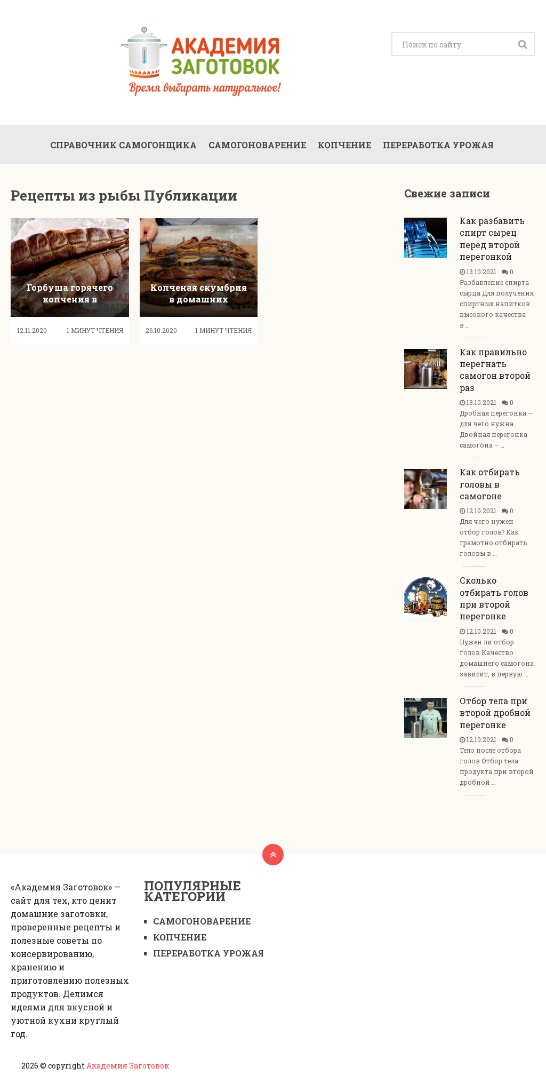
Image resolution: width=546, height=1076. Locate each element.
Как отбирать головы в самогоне (490, 483)
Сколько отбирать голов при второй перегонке (494, 598)
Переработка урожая (438, 144)
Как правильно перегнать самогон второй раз (495, 369)
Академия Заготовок (127, 1066)
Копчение (344, 144)
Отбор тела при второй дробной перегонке (495, 712)
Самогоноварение (257, 144)
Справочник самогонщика (123, 144)
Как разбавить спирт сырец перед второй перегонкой (492, 238)
